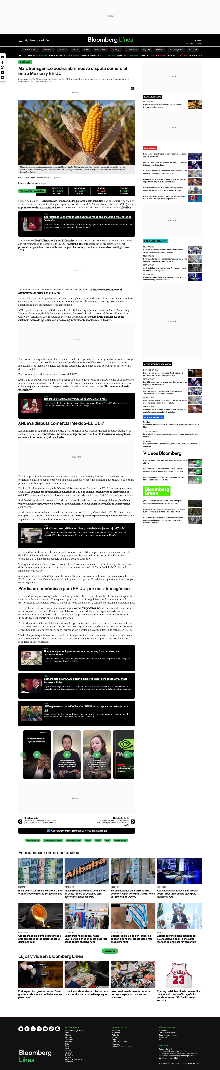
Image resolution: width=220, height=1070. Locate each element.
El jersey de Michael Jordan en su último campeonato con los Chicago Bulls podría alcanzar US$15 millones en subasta (179, 996)
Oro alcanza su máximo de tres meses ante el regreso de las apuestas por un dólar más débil (39, 938)
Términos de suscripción (168, 1035)
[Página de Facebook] (20, 1028)
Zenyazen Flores (28, 178)
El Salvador (69, 1057)
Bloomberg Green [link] (176, 50)
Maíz (107, 840)
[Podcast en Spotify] (57, 1028)
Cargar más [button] (110, 951)
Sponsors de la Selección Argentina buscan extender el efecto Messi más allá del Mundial (132, 938)
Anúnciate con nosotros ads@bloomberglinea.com (178, 1053)
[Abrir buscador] (26, 40)
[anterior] (20, 821)
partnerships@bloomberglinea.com (172, 1051)
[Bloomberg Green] (172, 491)
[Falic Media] (186, 44)
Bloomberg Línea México (53, 840)
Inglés (43, 183)
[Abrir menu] (20, 40)
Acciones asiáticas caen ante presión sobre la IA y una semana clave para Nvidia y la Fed (177, 893)
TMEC (98, 840)
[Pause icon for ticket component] (20, 55)
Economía (25, 62)
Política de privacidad (167, 1033)
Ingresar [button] (198, 40)
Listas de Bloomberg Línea (122, 1046)
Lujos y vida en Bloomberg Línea (50, 956)
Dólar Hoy (116, 1035)
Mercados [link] (62, 50)
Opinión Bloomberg (153, 417)
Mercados (116, 1033)
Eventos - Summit (165, 1049)
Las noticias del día (73, 840)
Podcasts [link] (159, 50)
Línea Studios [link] (132, 50)
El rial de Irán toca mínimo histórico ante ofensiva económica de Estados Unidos (40, 892)
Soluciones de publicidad (168, 1058)
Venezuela (69, 1042)
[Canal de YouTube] (33, 1028)
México (68, 1035)
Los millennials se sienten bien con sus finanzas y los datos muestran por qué (86, 993)
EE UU (88, 840)
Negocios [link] (146, 50)
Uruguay (68, 1053)
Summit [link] (75, 50)
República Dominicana (73, 1059)
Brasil (67, 1033)
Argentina (68, 1037)
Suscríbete (163, 1031)
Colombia (69, 1040)
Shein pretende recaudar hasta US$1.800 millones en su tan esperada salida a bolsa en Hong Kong (86, 938)
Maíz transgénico (120, 840)
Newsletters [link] (48, 50)
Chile (67, 1044)
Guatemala (69, 1062)
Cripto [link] (86, 50)
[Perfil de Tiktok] (51, 1028)
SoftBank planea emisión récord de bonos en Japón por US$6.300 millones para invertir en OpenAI (133, 893)
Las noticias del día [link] (30, 50)
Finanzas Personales (119, 1042)
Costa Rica (69, 1055)
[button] (132, 88)
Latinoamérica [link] (100, 50)
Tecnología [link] (116, 50)
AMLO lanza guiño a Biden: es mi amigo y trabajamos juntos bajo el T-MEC (84, 528)
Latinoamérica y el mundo (74, 1031)
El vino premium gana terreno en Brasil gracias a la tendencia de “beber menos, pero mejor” (40, 994)
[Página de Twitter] (27, 1028)
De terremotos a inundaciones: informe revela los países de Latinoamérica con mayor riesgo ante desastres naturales (163, 520)
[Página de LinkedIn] (45, 1028)
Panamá (68, 1051)
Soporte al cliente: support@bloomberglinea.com (177, 1056)
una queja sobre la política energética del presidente (102, 515)
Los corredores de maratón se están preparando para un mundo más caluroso (131, 994)
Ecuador (68, 1048)
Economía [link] (193, 50)
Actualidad (116, 1037)
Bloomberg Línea (33, 840)
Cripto (114, 1040)
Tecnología (163, 1037)
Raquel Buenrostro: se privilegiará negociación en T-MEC (75, 398)
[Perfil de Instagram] (39, 1028)
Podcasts (115, 1044)
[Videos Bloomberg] (172, 453)
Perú (67, 1046)
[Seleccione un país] (48, 40)
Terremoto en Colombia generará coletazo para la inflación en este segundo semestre (40, 821)
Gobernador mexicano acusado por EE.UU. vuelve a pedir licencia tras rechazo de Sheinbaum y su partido (176, 938)
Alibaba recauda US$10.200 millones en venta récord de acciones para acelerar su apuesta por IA (85, 893)
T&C (160, 1040)
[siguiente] (133, 821)
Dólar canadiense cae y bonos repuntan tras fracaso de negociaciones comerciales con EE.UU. (113, 822)
